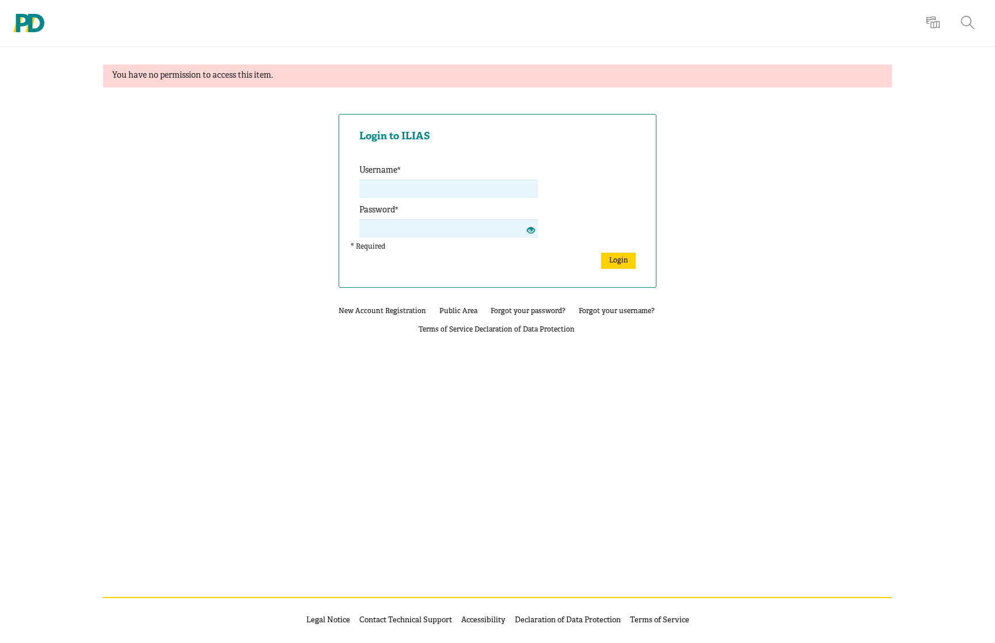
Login (618, 260)
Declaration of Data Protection (524, 329)
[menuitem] (934, 23)
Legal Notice (328, 620)
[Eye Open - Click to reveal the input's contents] (531, 232)
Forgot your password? (528, 311)
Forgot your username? (617, 311)
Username (380, 171)
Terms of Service (446, 329)
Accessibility (483, 620)
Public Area (458, 311)
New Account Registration (382, 311)
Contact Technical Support (405, 620)
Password (378, 210)
